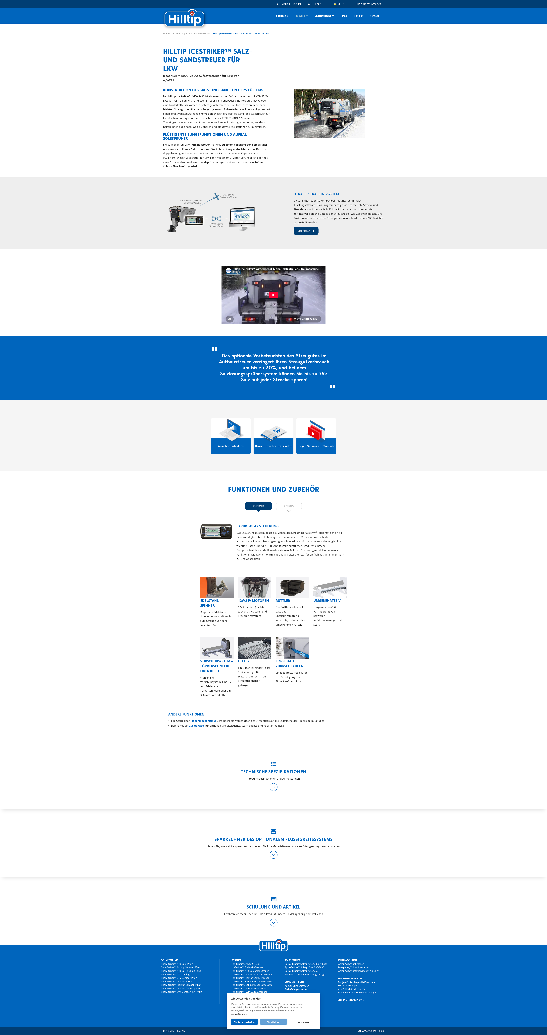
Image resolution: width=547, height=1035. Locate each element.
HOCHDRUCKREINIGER (349, 978)
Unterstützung (323, 15)
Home (166, 33)
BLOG (381, 1031)
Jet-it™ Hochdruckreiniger (351, 989)
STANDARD (258, 506)
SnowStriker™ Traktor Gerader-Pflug (181, 984)
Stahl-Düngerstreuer (296, 989)
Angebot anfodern (231, 446)
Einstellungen (303, 1022)
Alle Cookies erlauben (244, 1022)
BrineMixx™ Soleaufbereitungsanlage (305, 974)
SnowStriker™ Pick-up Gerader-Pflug (180, 967)
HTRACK (316, 4)
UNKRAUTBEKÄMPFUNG (350, 1000)
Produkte (300, 15)
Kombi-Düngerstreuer (297, 985)
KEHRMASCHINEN (347, 960)
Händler (358, 15)
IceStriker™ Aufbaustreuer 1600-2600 (252, 981)
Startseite (282, 15)
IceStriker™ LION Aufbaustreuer (249, 988)
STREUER (236, 960)
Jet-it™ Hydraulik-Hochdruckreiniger (357, 992)
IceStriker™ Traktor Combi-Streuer (250, 977)
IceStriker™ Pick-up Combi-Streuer (250, 970)
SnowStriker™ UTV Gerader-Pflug (179, 977)
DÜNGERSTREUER (294, 981)
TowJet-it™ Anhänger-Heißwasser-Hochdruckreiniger (356, 984)
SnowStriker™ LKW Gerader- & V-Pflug (181, 991)
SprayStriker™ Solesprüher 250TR (303, 970)
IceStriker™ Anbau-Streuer (246, 963)
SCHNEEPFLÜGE (169, 960)
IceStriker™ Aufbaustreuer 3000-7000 (252, 984)
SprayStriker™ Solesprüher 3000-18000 (306, 963)
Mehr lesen (304, 230)
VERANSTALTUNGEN (367, 1031)
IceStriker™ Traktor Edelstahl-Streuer (252, 974)
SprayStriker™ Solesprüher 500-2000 (304, 967)
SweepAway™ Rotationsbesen (353, 967)
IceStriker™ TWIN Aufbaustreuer (249, 991)
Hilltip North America (368, 4)
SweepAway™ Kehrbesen (351, 963)
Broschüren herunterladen (273, 446)
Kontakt (374, 15)
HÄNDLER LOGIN (290, 4)
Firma (344, 15)
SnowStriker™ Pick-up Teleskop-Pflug (181, 970)
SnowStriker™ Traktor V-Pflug (177, 981)
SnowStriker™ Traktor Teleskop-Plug (181, 988)
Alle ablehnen (273, 1022)
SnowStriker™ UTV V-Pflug (175, 974)
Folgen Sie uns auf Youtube (316, 446)
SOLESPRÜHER (292, 960)
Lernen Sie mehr (239, 1014)
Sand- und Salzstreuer (198, 33)
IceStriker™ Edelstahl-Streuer (247, 967)
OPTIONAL (289, 506)
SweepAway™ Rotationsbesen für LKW (358, 970)
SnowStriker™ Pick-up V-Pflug (177, 963)
